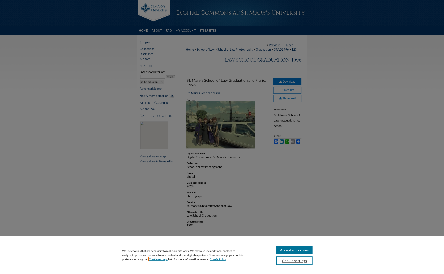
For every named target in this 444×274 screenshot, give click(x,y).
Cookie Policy (218, 259)
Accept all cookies (294, 250)
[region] (222, 255)
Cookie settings (158, 259)
